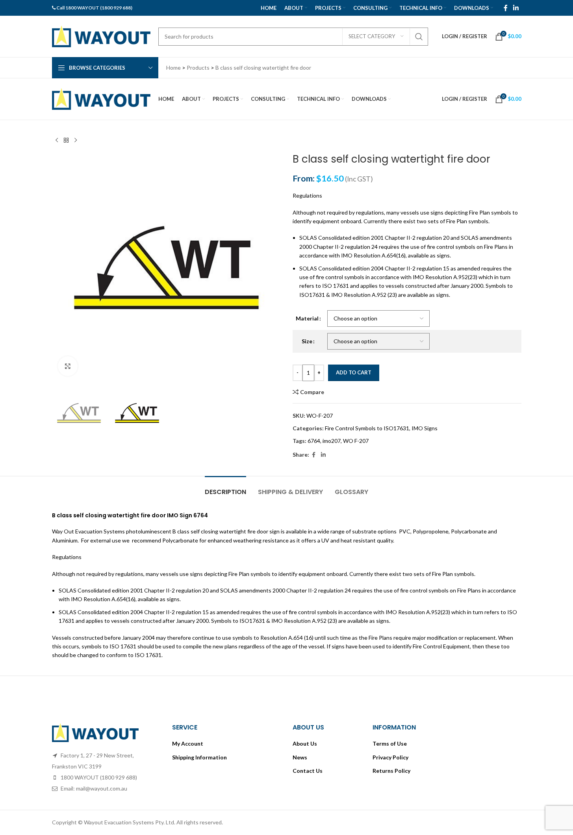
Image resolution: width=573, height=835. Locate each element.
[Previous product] (56, 140)
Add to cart (353, 372)
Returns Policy (391, 770)
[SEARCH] (419, 37)
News (300, 757)
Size (307, 341)
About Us (305, 743)
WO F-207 (356, 440)
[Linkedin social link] (515, 8)
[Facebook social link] (505, 8)
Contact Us (308, 770)
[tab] (225, 488)
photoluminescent (148, 531)
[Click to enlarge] (68, 366)
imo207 (332, 440)
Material (307, 318)
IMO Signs (425, 428)
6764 (314, 440)
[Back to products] (66, 140)
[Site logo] (101, 35)
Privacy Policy (390, 757)
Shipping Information (199, 757)
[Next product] (75, 140)
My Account (187, 743)
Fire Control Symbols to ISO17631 (367, 428)
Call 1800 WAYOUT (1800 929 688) (94, 8)
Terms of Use (390, 743)
